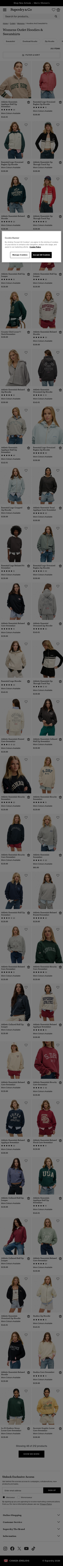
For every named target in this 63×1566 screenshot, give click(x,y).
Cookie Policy (35, 247)
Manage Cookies (19, 255)
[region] (32, 247)
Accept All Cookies (41, 255)
